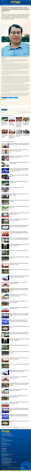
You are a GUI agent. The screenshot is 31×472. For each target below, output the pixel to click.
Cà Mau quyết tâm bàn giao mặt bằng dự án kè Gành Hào (19, 135)
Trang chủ (3, 6)
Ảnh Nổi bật (6, 4)
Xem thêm (15, 427)
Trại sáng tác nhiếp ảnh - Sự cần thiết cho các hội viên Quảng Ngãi (19, 201)
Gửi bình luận (4, 109)
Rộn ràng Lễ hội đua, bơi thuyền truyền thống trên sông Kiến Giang (5, 123)
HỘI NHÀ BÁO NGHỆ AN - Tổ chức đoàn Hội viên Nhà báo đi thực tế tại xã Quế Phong (19, 150)
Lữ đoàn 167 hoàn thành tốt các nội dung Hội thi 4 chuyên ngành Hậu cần (18, 283)
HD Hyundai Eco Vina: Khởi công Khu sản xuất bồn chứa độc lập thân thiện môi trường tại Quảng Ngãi (19, 321)
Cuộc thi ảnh (10, 4)
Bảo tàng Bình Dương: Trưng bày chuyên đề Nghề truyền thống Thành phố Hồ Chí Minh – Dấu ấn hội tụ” (19, 232)
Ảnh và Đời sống (22, 4)
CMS (14, 471)
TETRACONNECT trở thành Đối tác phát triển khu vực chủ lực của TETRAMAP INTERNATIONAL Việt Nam (19, 239)
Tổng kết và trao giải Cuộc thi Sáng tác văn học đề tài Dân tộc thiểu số (5, 136)
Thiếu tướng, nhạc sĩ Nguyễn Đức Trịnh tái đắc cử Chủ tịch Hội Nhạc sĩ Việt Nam (19, 264)
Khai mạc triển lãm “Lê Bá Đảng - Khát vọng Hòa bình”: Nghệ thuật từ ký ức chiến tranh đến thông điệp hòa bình (19, 315)
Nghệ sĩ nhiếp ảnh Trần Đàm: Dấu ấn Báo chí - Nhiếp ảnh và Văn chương (19, 194)
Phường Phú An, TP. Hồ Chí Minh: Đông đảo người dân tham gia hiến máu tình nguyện (19, 157)
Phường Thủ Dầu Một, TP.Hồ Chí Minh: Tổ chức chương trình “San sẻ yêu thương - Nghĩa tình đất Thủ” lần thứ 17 (19, 144)
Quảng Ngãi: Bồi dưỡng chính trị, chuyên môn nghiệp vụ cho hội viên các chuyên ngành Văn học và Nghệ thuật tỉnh (19, 289)
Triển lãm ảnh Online (16, 4)
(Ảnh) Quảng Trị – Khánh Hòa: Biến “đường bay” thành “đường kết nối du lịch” (12, 123)
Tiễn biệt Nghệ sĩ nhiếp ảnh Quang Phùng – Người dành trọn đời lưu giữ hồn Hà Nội (19, 245)
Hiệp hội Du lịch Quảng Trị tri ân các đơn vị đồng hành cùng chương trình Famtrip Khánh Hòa (19, 276)
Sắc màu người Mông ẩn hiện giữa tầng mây (26, 135)
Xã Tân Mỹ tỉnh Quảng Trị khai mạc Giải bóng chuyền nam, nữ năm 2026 (19, 163)
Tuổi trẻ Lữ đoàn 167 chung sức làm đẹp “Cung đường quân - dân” (19, 207)
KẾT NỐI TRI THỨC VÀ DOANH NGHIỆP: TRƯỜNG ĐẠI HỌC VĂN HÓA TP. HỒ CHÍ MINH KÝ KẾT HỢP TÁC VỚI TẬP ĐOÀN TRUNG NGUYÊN (19, 169)
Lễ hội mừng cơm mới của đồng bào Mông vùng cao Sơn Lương (19, 327)
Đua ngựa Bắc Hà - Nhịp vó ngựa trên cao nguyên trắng (19, 269)
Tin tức (3, 4)
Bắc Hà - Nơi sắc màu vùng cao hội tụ (16, 187)
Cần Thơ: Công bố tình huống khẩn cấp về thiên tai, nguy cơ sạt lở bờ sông (19, 302)
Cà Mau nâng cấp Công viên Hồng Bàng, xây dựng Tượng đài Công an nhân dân (18, 295)
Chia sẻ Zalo (10, 97)
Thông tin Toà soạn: (4, 446)
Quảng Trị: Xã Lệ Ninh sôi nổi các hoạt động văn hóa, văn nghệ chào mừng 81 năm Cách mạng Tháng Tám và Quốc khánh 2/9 (19, 125)
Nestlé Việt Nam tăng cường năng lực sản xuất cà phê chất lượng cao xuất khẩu (19, 220)
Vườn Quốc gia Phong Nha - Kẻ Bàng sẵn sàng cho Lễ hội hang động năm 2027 (26, 123)
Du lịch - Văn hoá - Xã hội (7, 6)
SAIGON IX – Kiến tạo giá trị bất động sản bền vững (19, 250)
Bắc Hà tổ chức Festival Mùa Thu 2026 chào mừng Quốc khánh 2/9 (19, 258)
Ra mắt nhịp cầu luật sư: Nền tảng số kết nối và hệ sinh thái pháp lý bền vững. (19, 213)
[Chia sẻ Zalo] (27, 12)
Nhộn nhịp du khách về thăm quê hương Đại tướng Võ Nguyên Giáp (19, 176)
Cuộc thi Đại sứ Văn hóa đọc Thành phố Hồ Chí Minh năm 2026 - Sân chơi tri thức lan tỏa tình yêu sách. (19, 226)
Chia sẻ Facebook (5, 97)
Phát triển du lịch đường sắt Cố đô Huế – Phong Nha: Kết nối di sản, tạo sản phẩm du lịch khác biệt (12, 136)
